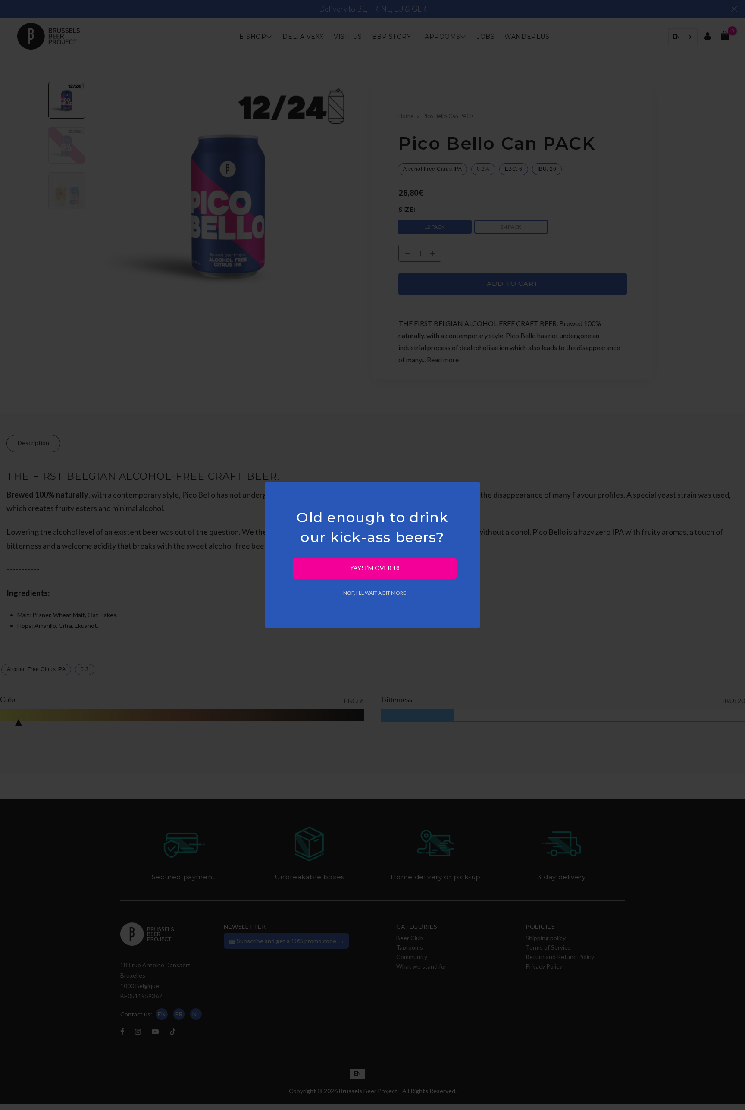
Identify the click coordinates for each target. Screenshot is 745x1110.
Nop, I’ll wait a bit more (374, 592)
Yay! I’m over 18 (375, 567)
